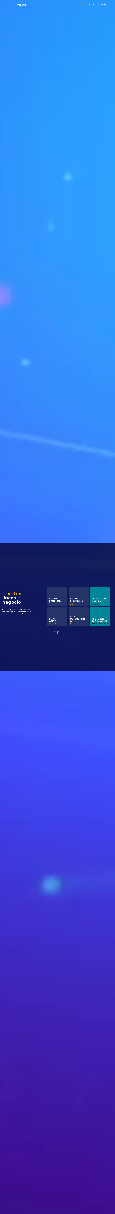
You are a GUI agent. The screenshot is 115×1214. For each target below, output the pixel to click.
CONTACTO (103, 4)
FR (93, 4)
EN (89, 4)
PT (98, 4)
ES (84, 4)
